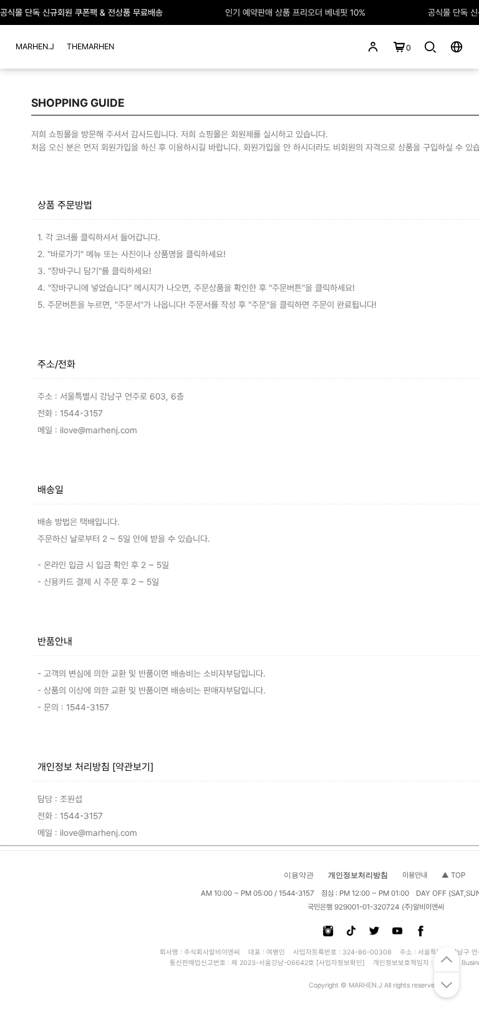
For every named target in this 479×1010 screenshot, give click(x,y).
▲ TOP (453, 875)
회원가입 (116, 147)
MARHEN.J (35, 46)
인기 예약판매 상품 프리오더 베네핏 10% (295, 12)
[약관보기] (132, 767)
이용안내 (414, 875)
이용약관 (299, 875)
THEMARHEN (90, 46)
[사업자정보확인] (340, 963)
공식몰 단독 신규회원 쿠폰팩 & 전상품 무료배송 (81, 12)
